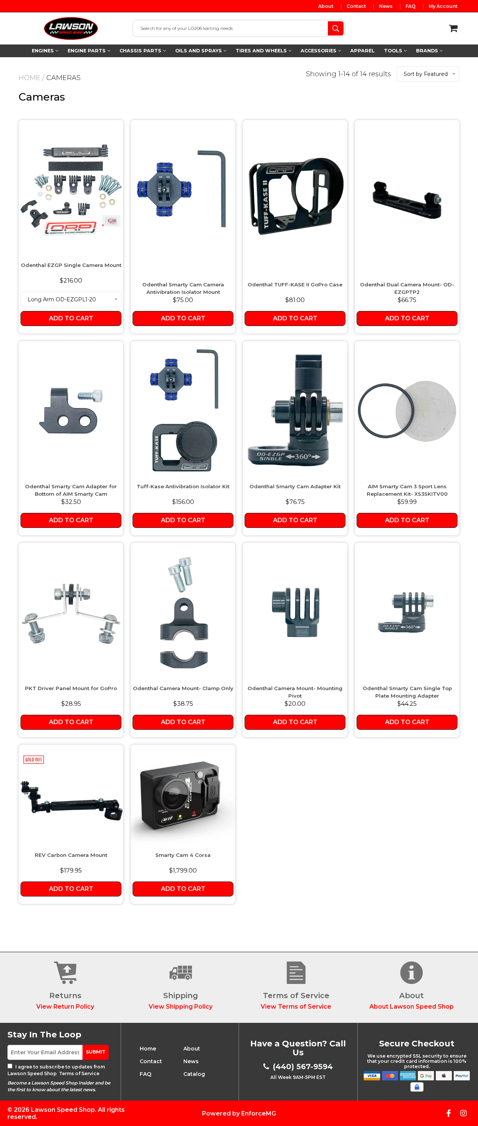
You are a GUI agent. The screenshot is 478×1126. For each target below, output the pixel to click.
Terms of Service (78, 1073)
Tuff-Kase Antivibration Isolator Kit (183, 486)
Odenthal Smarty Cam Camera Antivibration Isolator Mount (183, 288)
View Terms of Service (296, 1006)
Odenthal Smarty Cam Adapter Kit (295, 486)
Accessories (319, 50)
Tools (394, 50)
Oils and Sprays (199, 50)
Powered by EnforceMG (239, 1113)
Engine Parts (87, 50)
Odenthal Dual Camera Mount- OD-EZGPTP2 (407, 288)
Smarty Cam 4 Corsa (183, 855)
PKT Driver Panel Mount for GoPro (71, 688)
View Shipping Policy (180, 1006)
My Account (443, 6)
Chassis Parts (141, 50)
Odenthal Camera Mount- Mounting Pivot (295, 692)
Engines (43, 50)
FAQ (411, 6)
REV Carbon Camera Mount (71, 855)
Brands (428, 50)
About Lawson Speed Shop (411, 1006)
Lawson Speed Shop (63, 1109)
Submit (95, 1052)
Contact (356, 6)
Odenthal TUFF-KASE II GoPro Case (295, 284)
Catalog (194, 1074)
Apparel (362, 50)
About (325, 6)
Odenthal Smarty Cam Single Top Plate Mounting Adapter (407, 692)
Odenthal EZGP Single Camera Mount (71, 265)
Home (29, 78)
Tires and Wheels (262, 50)
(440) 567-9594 (303, 1066)
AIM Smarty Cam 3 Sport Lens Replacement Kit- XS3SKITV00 (407, 490)
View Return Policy (65, 1006)
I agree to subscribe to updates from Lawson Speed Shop (56, 1070)
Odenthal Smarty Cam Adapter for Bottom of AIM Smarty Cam (71, 490)
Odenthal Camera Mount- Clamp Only (183, 688)
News (385, 6)
